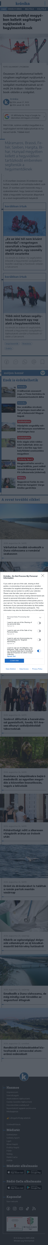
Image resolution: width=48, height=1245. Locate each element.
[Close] (43, 576)
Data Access (24, 669)
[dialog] (24, 622)
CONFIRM (14, 661)
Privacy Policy (37, 669)
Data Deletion (11, 669)
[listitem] (24, 617)
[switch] (39, 623)
